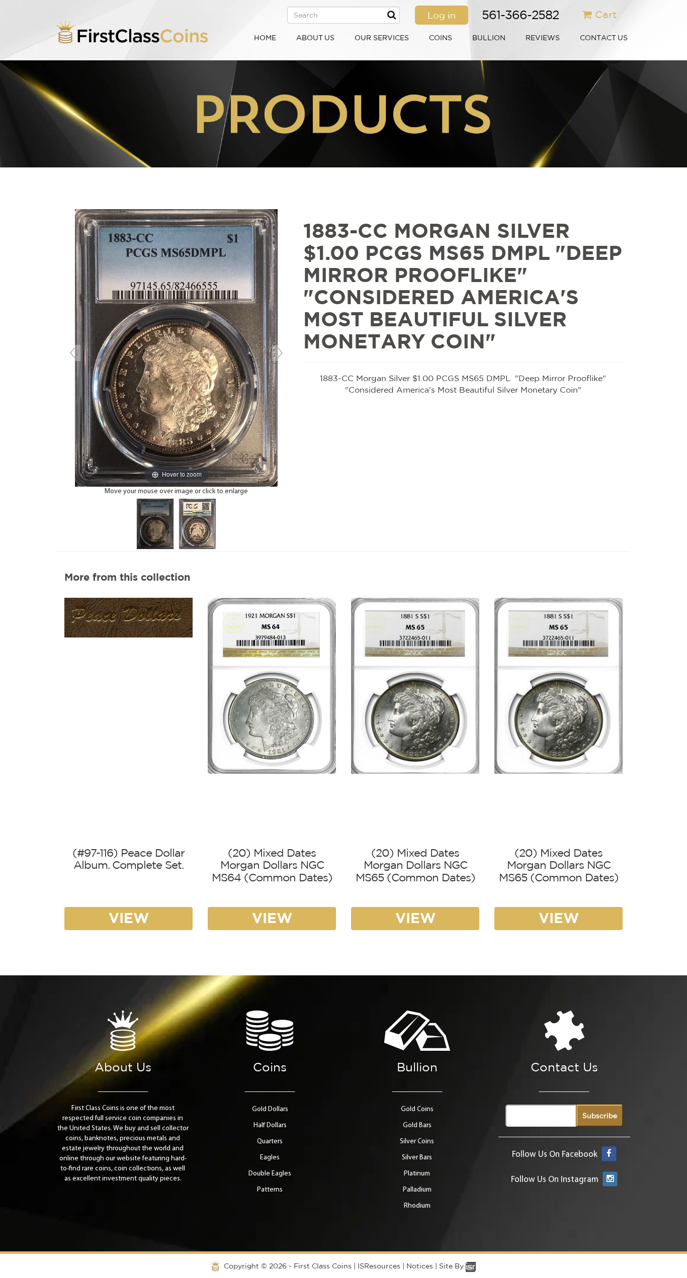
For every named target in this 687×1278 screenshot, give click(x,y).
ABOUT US (315, 38)
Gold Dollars (270, 1109)
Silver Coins (417, 1141)
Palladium (417, 1190)
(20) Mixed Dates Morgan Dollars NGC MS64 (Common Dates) (272, 865)
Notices (419, 1266)
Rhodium (417, 1206)
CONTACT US (604, 38)
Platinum (417, 1173)
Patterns (270, 1190)
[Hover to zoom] (176, 348)
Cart (606, 14)
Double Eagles (269, 1173)
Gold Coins (417, 1109)
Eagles (270, 1157)
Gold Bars (417, 1125)
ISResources (379, 1266)
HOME (265, 38)
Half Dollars (270, 1125)
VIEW (129, 918)
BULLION (488, 38)
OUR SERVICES (382, 38)
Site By (452, 1266)
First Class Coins (323, 1266)
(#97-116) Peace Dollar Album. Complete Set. (128, 859)
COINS (440, 38)
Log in (441, 15)
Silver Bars (417, 1157)
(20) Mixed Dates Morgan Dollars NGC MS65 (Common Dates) (415, 865)
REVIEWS (543, 38)
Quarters (270, 1141)
